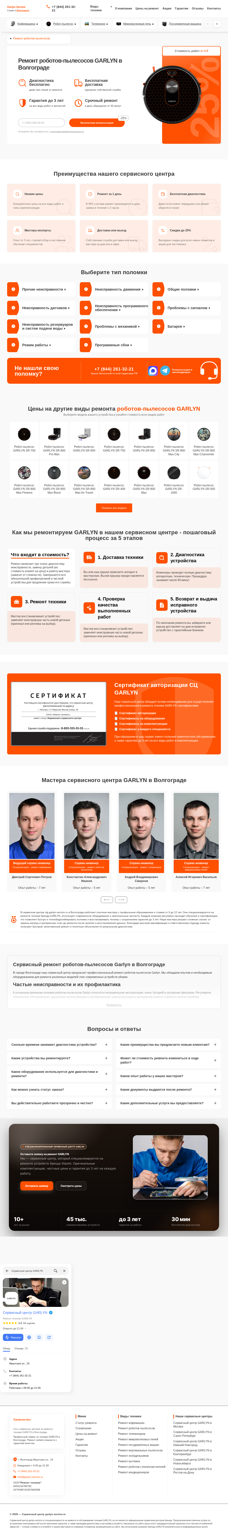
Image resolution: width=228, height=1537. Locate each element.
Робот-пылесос (63, 23)
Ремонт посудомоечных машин (138, 1444)
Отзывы (198, 8)
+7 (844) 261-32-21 (64, 8)
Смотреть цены (71, 1186)
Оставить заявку (36, 1186)
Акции (166, 8)
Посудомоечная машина (185, 23)
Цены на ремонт (147, 8)
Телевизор (98, 23)
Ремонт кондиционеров (133, 1472)
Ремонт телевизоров (131, 1433)
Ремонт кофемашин (131, 1422)
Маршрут (16, 1337)
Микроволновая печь (137, 23)
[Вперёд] (217, 24)
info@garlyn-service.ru (30, 1476)
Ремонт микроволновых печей (138, 1439)
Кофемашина (26, 23)
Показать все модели (114, 507)
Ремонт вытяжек (129, 1461)
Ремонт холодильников (133, 1455)
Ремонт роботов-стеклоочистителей (141, 1466)
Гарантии (181, 8)
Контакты (214, 8)
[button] (107, 900)
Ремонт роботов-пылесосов (136, 1428)
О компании (123, 8)
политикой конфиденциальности (67, 131)
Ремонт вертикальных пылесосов (140, 1450)
